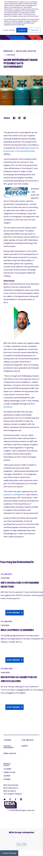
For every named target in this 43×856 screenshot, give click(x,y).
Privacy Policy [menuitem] (7, 765)
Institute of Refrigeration (15, 494)
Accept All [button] (21, 30)
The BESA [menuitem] (7, 740)
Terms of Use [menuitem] (9, 773)
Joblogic (24, 435)
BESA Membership (11, 785)
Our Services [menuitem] (27, 740)
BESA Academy (10, 791)
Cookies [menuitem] (7, 769)
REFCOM (14, 165)
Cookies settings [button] (9, 30)
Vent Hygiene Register (13, 794)
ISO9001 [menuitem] (7, 776)
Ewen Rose (8, 51)
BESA (26, 257)
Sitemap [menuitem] (7, 779)
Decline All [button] (34, 30)
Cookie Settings (9, 853)
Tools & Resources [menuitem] (8, 747)
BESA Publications (11, 788)
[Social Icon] (5, 799)
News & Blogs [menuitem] (10, 754)
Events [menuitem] (25, 746)
